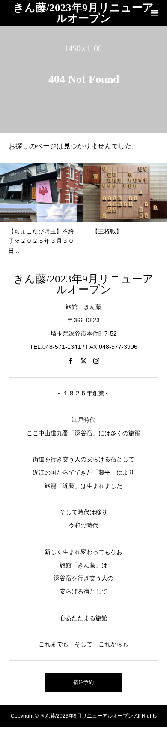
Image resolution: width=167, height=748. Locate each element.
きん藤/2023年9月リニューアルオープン (83, 13)
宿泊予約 (83, 682)
